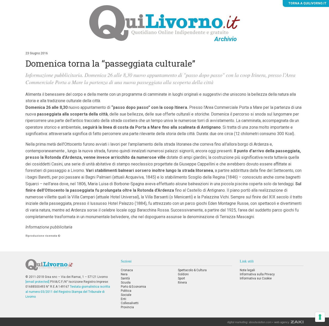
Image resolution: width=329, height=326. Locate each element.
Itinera (182, 282)
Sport (181, 278)
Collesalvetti (130, 303)
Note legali (247, 270)
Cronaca (127, 270)
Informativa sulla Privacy (257, 274)
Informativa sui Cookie (256, 278)
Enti (123, 299)
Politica (126, 291)
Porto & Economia (133, 286)
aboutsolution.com (260, 322)
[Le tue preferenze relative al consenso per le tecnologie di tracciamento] (320, 317)
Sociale (126, 295)
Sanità (125, 278)
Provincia (127, 307)
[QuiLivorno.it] (69, 267)
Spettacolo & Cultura (192, 270)
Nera (124, 274)
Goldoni (183, 274)
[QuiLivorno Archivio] (164, 23)
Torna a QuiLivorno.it (307, 3)
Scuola (126, 282)
